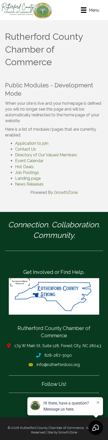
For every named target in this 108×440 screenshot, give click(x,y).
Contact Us (25, 149)
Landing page (28, 178)
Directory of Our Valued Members (46, 155)
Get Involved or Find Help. (54, 272)
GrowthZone (66, 192)
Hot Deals (24, 166)
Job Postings (27, 172)
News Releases (29, 184)
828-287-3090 (58, 355)
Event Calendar (29, 160)
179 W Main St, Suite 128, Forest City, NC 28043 (57, 345)
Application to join (31, 143)
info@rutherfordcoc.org (58, 364)
